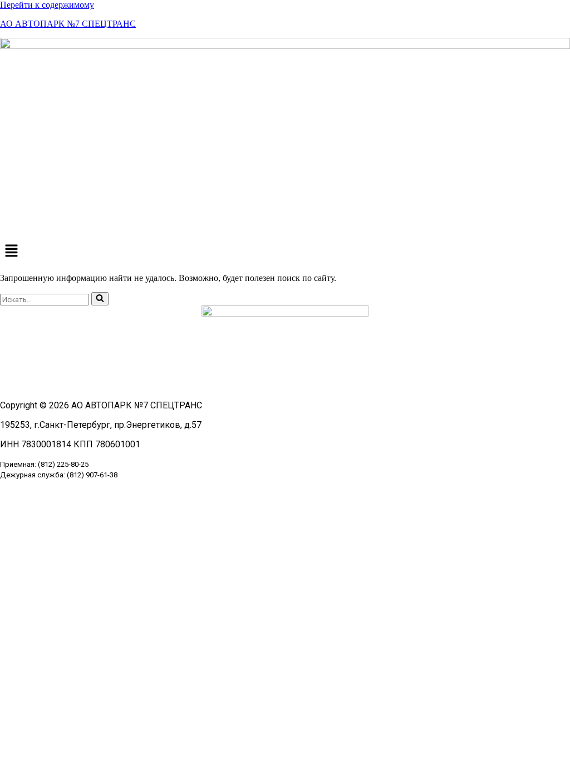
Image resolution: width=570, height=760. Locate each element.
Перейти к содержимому (47, 4)
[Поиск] (100, 298)
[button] (285, 251)
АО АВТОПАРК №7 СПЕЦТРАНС (68, 23)
